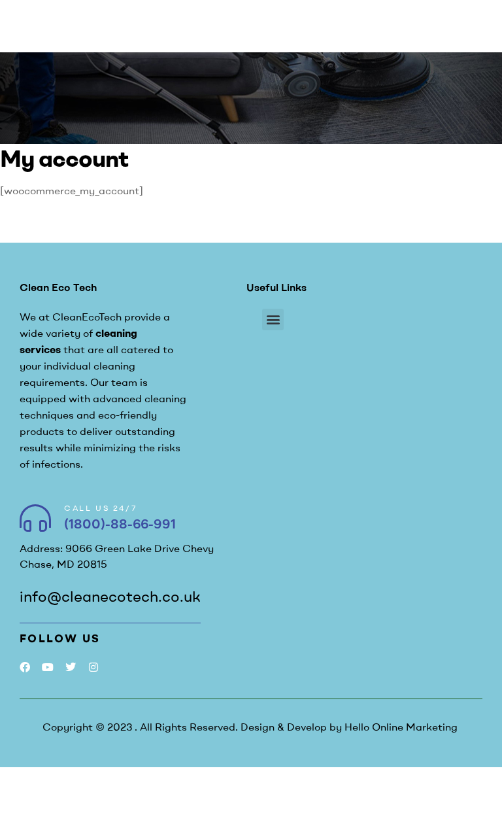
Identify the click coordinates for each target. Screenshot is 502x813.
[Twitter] (70, 667)
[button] (273, 319)
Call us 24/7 (100, 508)
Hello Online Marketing (401, 726)
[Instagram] (93, 667)
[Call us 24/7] (35, 518)
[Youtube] (47, 667)
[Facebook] (24, 667)
